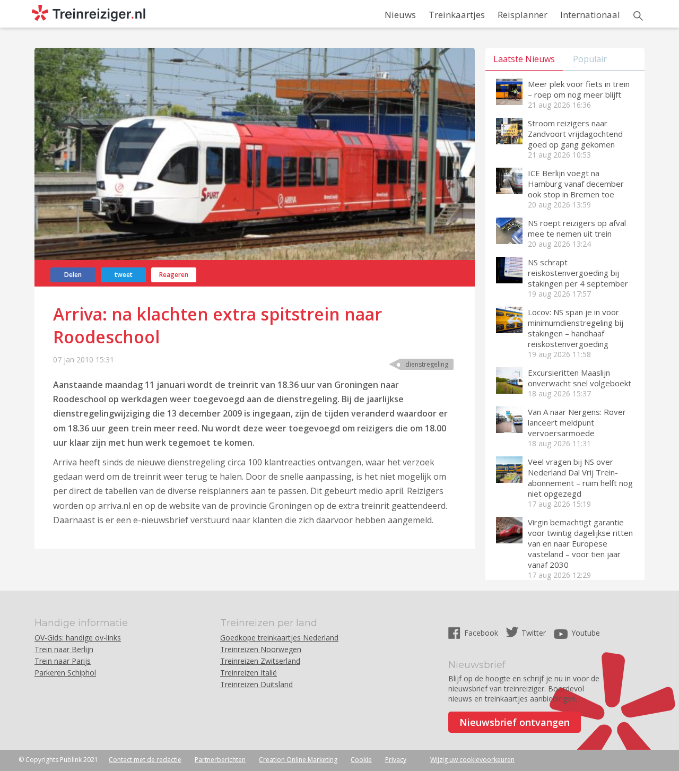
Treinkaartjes (457, 14)
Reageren (173, 274)
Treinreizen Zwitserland (260, 661)
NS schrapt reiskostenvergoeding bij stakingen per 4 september (578, 273)
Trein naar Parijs (62, 661)
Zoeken (638, 16)
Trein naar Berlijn (63, 649)
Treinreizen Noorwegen (260, 649)
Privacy (395, 759)
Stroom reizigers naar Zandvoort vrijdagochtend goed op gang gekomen (575, 134)
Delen (73, 274)
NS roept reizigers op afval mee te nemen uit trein (577, 228)
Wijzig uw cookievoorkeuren (472, 759)
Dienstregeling (426, 364)
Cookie (361, 759)
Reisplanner (522, 14)
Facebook (482, 633)
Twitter (533, 633)
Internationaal (590, 14)
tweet (124, 274)
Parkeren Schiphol (65, 673)
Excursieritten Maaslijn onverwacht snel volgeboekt (579, 377)
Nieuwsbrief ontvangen (514, 722)
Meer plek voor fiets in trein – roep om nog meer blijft (579, 89)
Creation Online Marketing (298, 759)
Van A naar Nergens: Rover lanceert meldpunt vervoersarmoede (577, 422)
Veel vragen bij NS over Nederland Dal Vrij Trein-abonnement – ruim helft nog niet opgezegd (580, 477)
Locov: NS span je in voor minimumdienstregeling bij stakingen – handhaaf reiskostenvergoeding (575, 328)
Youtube (585, 633)
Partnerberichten (220, 759)
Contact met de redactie (145, 759)
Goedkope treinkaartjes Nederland (279, 638)
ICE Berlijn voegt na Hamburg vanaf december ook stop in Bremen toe (576, 184)
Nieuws (400, 14)
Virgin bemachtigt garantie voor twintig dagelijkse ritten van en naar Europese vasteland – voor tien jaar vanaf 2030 (580, 543)
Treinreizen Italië (248, 673)
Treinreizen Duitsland (256, 684)
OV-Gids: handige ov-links (77, 638)
